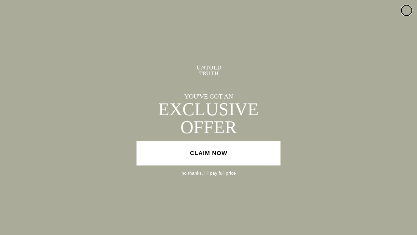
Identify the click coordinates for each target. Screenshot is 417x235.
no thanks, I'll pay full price (208, 173)
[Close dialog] (406, 10)
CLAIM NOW (208, 153)
